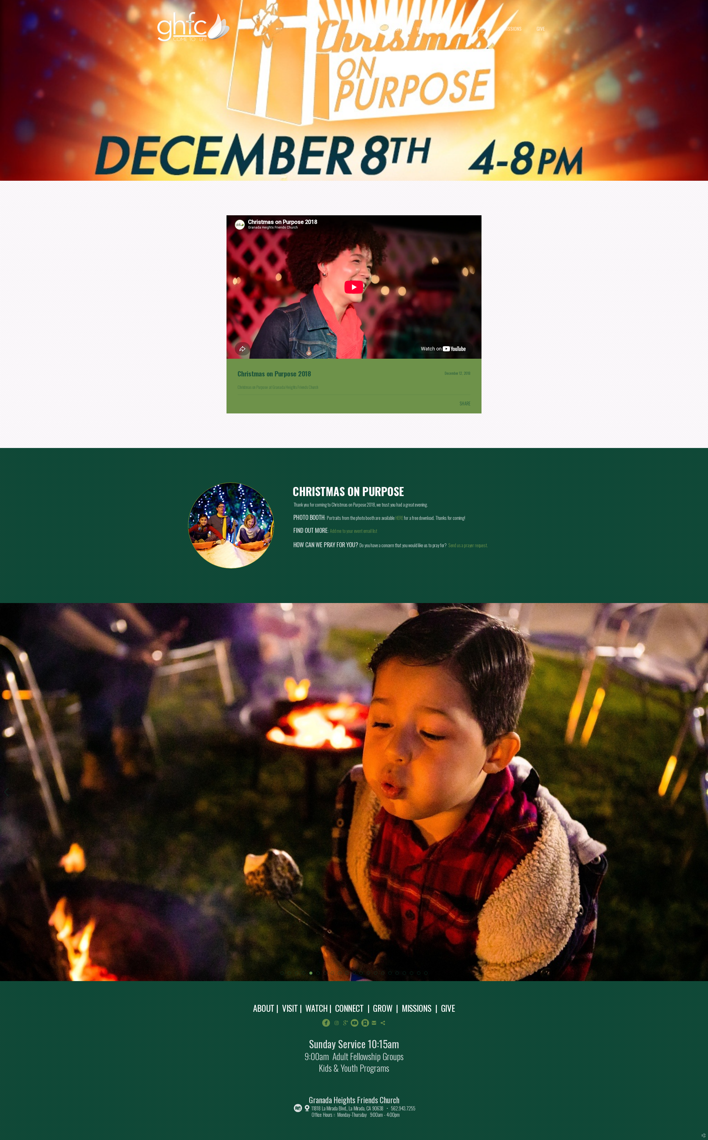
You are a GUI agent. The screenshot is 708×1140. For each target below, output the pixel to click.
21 (427, 974)
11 (355, 974)
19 (412, 974)
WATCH (316, 1008)
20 (420, 974)
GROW (382, 1008)
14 (376, 974)
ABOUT (263, 1008)
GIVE (448, 1008)
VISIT (290, 1008)
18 (405, 974)
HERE (399, 518)
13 (369, 974)
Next (701, 792)
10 (348, 974)
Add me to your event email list (353, 531)
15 (384, 974)
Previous (6, 792)
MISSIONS (416, 1008)
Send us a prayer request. (468, 545)
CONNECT (349, 1008)
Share (465, 403)
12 (362, 974)
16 (391, 974)
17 (398, 974)
